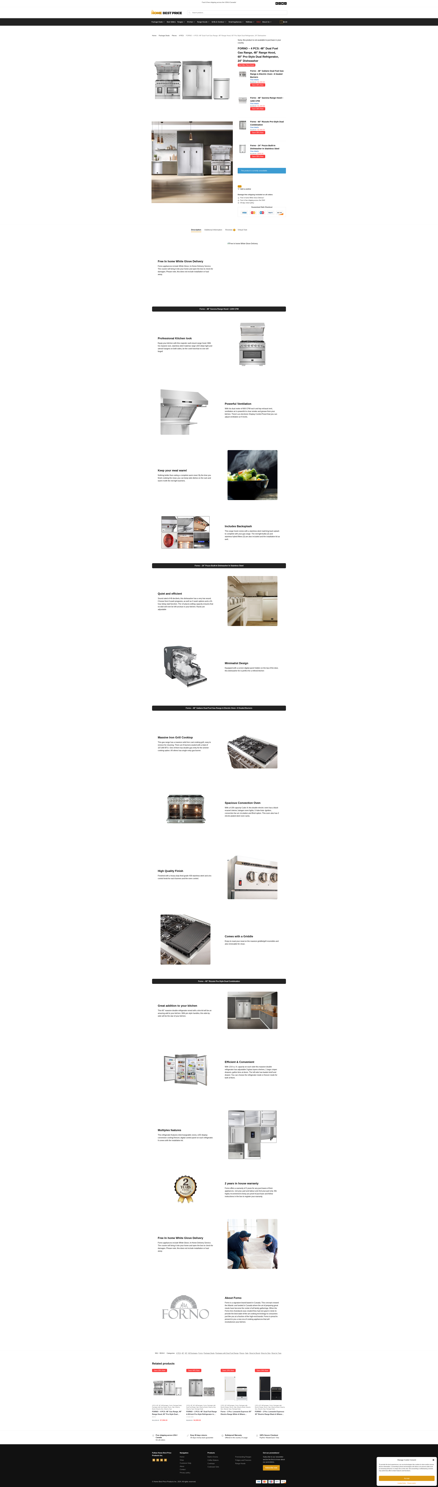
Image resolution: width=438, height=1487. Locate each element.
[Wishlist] (179, 1372)
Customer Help (185, 1463)
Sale (246, 1353)
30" (226, 1405)
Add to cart (167, 1426)
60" (186, 1353)
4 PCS (181, 35)
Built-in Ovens (212, 1457)
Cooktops (211, 1463)
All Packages (192, 1353)
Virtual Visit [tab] (242, 230)
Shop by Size (265, 1353)
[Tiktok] (285, 3)
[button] (433, 1460)
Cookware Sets (213, 1467)
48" (183, 1353)
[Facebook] (277, 3)
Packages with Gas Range (159, 1407)
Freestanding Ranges (243, 1457)
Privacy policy (411, 1483)
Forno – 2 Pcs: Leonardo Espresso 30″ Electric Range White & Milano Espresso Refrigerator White (236, 1413)
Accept (406, 1478)
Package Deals (164, 35)
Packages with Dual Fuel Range (227, 1353)
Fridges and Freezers (243, 1460)
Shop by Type (276, 1353)
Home (154, 35)
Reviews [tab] (230, 230)
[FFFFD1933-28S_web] (242, 125)
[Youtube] (282, 3)
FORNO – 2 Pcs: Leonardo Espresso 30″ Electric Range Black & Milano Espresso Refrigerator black (269, 1413)
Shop (182, 1460)
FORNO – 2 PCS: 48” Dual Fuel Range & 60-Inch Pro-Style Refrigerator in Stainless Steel (201, 1413)
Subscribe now (271, 1468)
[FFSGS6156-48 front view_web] (242, 74)
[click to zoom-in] (192, 79)
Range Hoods (240, 1463)
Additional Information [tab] (213, 230)
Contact (183, 1469)
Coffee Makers (213, 1460)
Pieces (174, 35)
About (182, 1466)
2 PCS (188, 1405)
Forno (200, 1353)
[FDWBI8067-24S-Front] (242, 149)
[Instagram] (279, 3)
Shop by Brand (254, 1353)
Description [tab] (196, 230)
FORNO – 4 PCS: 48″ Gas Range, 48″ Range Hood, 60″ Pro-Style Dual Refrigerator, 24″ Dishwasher (167, 1413)
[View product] (268, 80)
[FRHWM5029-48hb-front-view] (242, 101)
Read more (236, 1418)
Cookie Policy (402, 1483)
